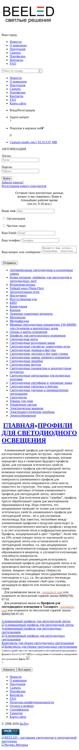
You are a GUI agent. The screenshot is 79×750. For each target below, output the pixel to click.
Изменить (9, 669)
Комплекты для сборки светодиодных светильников (38, 643)
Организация (16, 218)
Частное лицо (16, 226)
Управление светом (23, 404)
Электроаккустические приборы (32, 412)
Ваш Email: (9, 233)
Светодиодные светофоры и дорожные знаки (41, 382)
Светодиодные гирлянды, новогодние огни (40, 346)
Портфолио (18, 56)
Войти (7, 178)
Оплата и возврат (22, 706)
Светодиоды (18, 397)
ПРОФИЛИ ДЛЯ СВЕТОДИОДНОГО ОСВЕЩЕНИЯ (39, 433)
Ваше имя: (9, 211)
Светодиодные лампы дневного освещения (40, 357)
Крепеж (15, 310)
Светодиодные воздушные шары (32, 342)
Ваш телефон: (11, 240)
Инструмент (18, 295)
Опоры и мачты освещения (28, 332)
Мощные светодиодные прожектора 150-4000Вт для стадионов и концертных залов (43, 326)
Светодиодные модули (25, 364)
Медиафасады (19, 321)
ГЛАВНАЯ (18, 425)
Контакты (16, 60)
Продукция (17, 49)
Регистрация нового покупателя (24, 186)
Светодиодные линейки (26, 361)
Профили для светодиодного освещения (37, 335)
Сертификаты (19, 709)
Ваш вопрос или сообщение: (21, 252)
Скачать (15, 52)
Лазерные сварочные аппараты (31, 313)
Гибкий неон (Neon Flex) (27, 288)
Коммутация (18, 306)
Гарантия (16, 713)
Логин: (6, 156)
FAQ (13, 63)
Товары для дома (21, 401)
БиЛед (24, 723)
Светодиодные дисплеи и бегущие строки (39, 353)
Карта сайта (18, 103)
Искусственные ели (23, 299)
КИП (13, 302)
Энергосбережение (23, 415)
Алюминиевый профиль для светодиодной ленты (36, 621)
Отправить (9, 262)
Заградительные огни (25, 292)
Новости (16, 41)
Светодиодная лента (24, 339)
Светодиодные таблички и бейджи (34, 386)
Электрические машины (26, 408)
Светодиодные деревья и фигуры (33, 350)
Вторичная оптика (22, 284)
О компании (18, 45)
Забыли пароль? (13, 182)
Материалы (18, 317)
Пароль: (7, 167)
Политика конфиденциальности (32, 702)
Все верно (24, 669)
